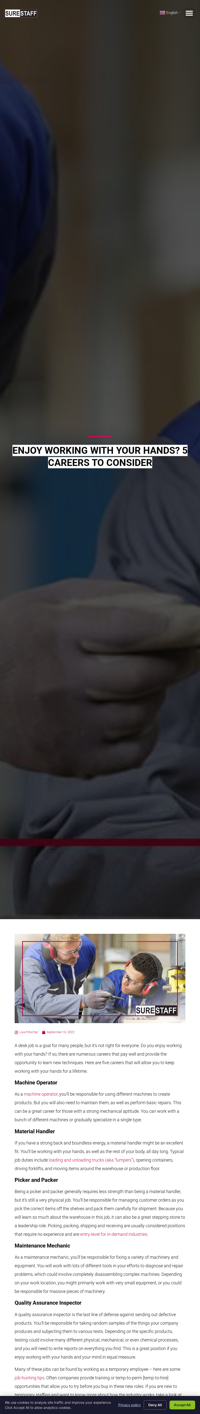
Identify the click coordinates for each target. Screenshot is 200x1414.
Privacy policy (129, 1405)
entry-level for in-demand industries (113, 1234)
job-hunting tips (29, 1377)
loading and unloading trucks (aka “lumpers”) (91, 1160)
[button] (189, 13)
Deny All (155, 1405)
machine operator (41, 1094)
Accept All (182, 1405)
